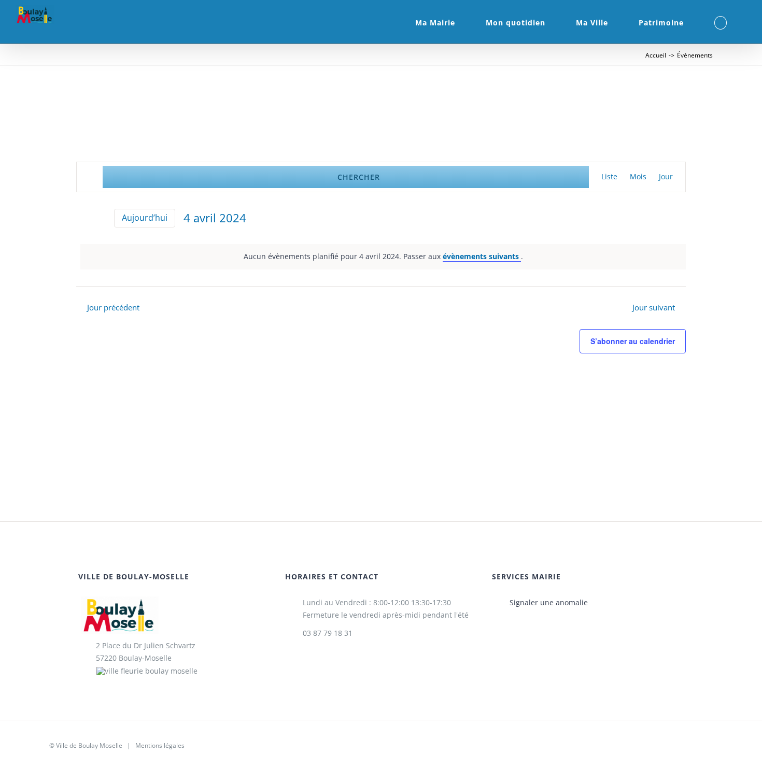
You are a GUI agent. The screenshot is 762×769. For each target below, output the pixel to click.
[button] (720, 22)
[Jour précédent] (82, 218)
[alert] (383, 256)
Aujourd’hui (144, 217)
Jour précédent (113, 307)
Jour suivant (653, 307)
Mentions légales (160, 745)
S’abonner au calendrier (632, 341)
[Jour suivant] (99, 218)
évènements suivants (482, 256)
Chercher (358, 177)
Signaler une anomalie (549, 602)
